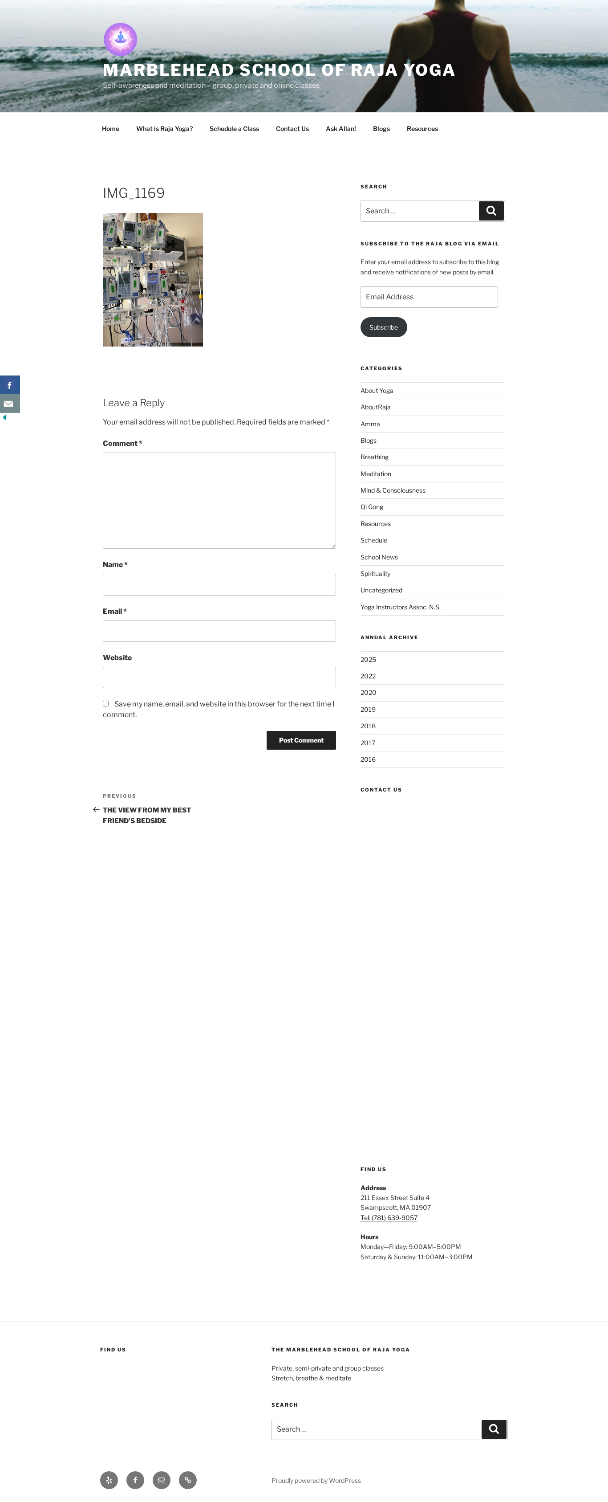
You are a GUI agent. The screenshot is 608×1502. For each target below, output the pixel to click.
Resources (422, 128)
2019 (368, 709)
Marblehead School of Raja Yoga (279, 70)
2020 (369, 692)
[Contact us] (10, 403)
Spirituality (375, 573)
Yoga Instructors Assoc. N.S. (401, 607)
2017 (368, 743)
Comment (122, 443)
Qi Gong (372, 506)
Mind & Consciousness (393, 490)
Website (117, 657)
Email (115, 611)
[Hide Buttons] (4, 419)
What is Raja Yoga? (164, 128)
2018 (368, 726)
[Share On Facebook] (10, 385)
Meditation (376, 474)
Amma (370, 424)
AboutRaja (376, 407)
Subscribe (383, 327)
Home (110, 128)
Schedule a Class (234, 128)
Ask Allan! (341, 128)
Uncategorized (381, 590)
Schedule (374, 540)
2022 (368, 676)
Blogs (381, 128)
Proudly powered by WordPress (316, 1480)
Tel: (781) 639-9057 (389, 1217)
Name (115, 564)
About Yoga (377, 390)
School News (379, 557)
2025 (368, 659)
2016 (368, 759)
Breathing (375, 457)
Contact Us (292, 128)
